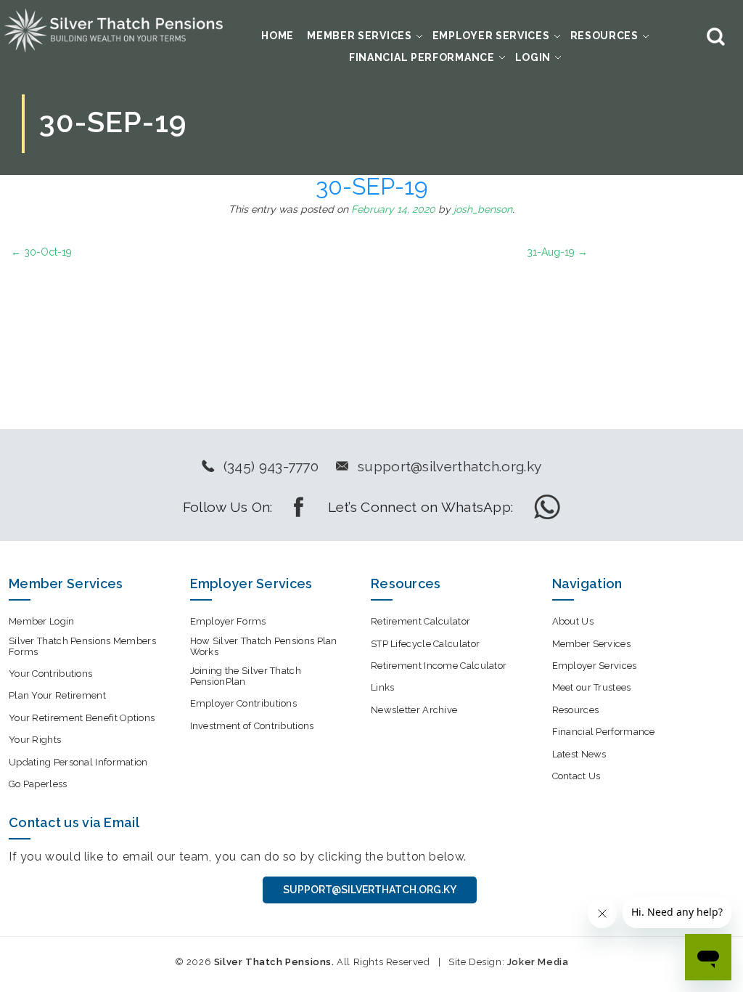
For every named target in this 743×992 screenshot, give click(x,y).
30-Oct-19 (41, 252)
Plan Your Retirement (57, 695)
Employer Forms (228, 621)
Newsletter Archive (414, 709)
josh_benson (482, 209)
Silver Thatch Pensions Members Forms (82, 646)
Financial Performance (422, 57)
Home (277, 35)
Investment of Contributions (252, 725)
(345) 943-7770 (271, 466)
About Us (573, 621)
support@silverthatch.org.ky (449, 466)
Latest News (579, 754)
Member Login (42, 621)
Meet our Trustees (591, 687)
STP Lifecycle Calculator (425, 643)
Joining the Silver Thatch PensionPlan (246, 676)
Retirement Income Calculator (438, 665)
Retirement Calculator (420, 621)
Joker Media (538, 961)
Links (383, 687)
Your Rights (35, 739)
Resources (604, 35)
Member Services (359, 35)
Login (533, 57)
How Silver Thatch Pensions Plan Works (263, 646)
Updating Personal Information (78, 762)
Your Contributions (50, 673)
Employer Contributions (243, 703)
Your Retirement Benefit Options (82, 717)
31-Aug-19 (557, 252)
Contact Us (576, 776)
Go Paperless (38, 783)
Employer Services (491, 35)
